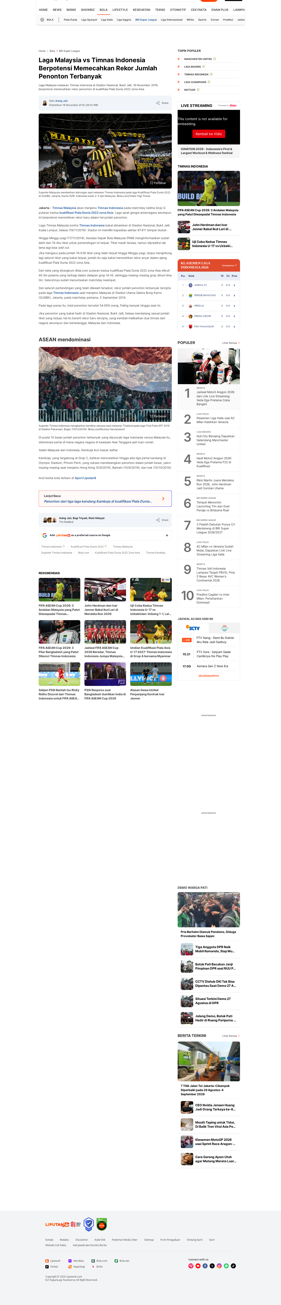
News (57, 9)
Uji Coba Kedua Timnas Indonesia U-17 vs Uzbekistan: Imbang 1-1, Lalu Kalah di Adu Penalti (150, 610)
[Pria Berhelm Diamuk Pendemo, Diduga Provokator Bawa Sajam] (209, 909)
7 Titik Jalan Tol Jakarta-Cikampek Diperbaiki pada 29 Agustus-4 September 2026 (205, 1090)
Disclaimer (82, 1240)
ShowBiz (88, 9)
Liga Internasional (171, 19)
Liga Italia (107, 19)
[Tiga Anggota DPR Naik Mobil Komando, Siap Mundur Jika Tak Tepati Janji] (187, 949)
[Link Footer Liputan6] (63, 1224)
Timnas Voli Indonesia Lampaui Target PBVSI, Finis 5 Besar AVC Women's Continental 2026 (216, 574)
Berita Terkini (192, 1035)
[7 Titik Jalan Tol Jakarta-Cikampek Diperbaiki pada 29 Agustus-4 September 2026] (209, 1061)
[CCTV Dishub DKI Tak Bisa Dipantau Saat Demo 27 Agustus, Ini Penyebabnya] (187, 983)
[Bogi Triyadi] (50, 520)
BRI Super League (146, 19)
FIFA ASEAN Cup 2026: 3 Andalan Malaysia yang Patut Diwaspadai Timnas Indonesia (59, 610)
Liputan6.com (74, 1276)
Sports (202, 19)
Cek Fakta (199, 9)
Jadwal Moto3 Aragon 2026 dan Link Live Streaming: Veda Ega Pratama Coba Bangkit (215, 398)
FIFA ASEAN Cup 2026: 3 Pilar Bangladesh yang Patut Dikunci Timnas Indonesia (58, 652)
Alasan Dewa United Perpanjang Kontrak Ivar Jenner (147, 694)
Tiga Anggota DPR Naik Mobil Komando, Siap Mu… (215, 949)
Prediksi (228, 19)
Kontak (49, 1240)
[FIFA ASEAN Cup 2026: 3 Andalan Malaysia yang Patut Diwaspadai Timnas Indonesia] (209, 188)
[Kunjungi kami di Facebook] (205, 1265)
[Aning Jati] (44, 103)
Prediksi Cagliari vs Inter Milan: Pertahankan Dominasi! (213, 598)
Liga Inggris (124, 19)
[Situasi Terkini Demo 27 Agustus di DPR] (187, 1001)
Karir (212, 1240)
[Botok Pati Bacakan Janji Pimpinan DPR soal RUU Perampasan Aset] (187, 966)
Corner (215, 19)
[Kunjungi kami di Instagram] (219, 1265)
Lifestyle (120, 9)
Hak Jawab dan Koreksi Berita (90, 1245)
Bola (104, 9)
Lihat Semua (229, 342)
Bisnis (71, 9)
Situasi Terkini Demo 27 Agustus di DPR (213, 1001)
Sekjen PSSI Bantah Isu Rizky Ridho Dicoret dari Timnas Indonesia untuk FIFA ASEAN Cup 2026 (59, 694)
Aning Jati (61, 100)
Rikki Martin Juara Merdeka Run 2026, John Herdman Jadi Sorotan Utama (215, 484)
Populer (186, 342)
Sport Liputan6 (85, 478)
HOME (43, 9)
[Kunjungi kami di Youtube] (198, 1265)
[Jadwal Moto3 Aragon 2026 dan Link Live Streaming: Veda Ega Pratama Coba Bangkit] (209, 366)
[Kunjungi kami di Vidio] (190, 1265)
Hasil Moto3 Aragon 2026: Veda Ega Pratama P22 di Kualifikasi (214, 462)
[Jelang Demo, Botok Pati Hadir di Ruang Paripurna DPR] (187, 1018)
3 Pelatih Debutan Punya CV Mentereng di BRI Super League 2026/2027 (216, 528)
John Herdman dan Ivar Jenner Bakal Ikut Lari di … (211, 227)
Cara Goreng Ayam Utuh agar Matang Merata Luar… (215, 1159)
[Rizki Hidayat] (54, 520)
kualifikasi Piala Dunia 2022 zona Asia (86, 212)
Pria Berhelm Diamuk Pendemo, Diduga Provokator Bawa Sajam (208, 934)
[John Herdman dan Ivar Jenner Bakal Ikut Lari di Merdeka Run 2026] (184, 227)
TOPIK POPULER (189, 50)
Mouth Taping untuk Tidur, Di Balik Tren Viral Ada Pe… (215, 1124)
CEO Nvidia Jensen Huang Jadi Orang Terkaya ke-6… (215, 1107)
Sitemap (149, 1240)
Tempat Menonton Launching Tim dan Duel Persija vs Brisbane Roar (213, 506)
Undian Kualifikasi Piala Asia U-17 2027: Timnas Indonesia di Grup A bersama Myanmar (151, 652)
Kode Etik (100, 1240)
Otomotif (178, 9)
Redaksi (64, 1240)
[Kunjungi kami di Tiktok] (233, 1265)
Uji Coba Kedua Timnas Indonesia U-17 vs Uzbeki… (212, 244)
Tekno (160, 9)
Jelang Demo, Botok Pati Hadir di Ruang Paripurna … (215, 1018)
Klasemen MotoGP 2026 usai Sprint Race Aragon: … (215, 1142)
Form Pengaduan (170, 1240)
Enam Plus (220, 9)
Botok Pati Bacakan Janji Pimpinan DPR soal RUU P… (215, 966)
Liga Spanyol (89, 19)
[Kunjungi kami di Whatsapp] (226, 1265)
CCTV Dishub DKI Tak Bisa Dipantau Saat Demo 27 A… (215, 984)
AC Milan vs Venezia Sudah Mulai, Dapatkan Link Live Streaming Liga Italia (215, 550)
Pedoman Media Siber (124, 1240)
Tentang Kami (195, 1240)
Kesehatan (141, 9)
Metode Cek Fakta (55, 1245)
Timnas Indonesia (110, 208)
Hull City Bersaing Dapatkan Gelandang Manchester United (216, 440)
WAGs (190, 19)
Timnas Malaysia (64, 208)
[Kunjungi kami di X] (212, 1265)
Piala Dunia (70, 19)
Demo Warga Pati (192, 888)
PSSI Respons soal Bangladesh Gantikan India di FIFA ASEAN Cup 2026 (105, 694)
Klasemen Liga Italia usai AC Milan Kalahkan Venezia (216, 420)
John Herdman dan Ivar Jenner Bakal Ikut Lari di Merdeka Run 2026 (101, 610)
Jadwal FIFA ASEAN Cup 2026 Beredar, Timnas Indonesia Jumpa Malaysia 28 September (103, 652)
